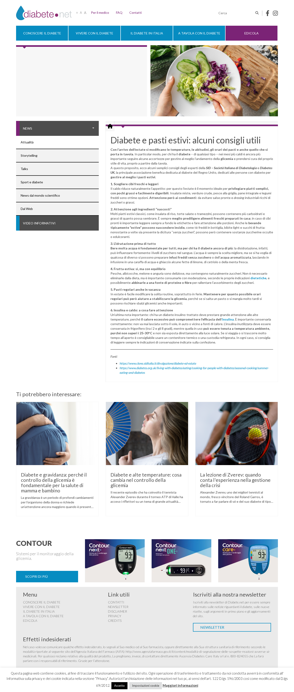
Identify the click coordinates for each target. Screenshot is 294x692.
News (27, 128)
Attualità (27, 142)
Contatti (135, 12)
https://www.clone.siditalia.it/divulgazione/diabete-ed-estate (158, 363)
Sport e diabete (32, 182)
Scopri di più (36, 576)
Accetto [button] (119, 685)
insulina (228, 319)
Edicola (251, 33)
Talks (24, 169)
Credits (115, 620)
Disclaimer (117, 611)
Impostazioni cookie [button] (145, 685)
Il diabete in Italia (146, 33)
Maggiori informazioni (180, 685)
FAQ (119, 12)
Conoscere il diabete (42, 33)
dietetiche (258, 278)
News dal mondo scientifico (40, 195)
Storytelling (29, 155)
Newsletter (118, 607)
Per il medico (100, 12)
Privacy (114, 616)
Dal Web (27, 209)
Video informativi (39, 223)
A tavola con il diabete (199, 33)
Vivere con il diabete (94, 33)
